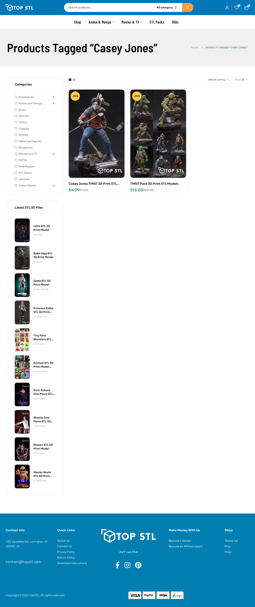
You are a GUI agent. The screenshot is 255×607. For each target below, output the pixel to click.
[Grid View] (70, 80)
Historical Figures (29, 141)
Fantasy (23, 135)
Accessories (26, 97)
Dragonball (39, 480)
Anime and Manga (30, 103)
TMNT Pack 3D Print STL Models (154, 184)
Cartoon (23, 116)
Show (238, 79)
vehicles (23, 179)
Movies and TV (27, 153)
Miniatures (25, 147)
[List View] (74, 80)
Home (194, 47)
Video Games (27, 185)
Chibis (22, 122)
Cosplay (23, 128)
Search (187, 7)
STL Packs (24, 172)
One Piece (39, 398)
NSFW (22, 160)
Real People (26, 166)
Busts (22, 109)
